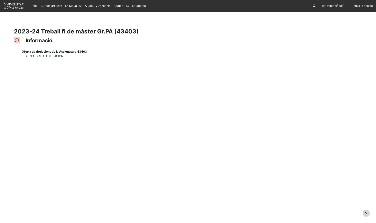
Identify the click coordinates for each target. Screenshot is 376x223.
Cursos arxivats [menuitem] (51, 6)
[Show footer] (366, 213)
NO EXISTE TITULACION (46, 56)
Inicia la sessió (363, 6)
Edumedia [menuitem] (139, 6)
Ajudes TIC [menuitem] (121, 6)
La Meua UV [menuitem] (73, 6)
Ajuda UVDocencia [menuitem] (97, 6)
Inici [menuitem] (34, 6)
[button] (314, 6)
